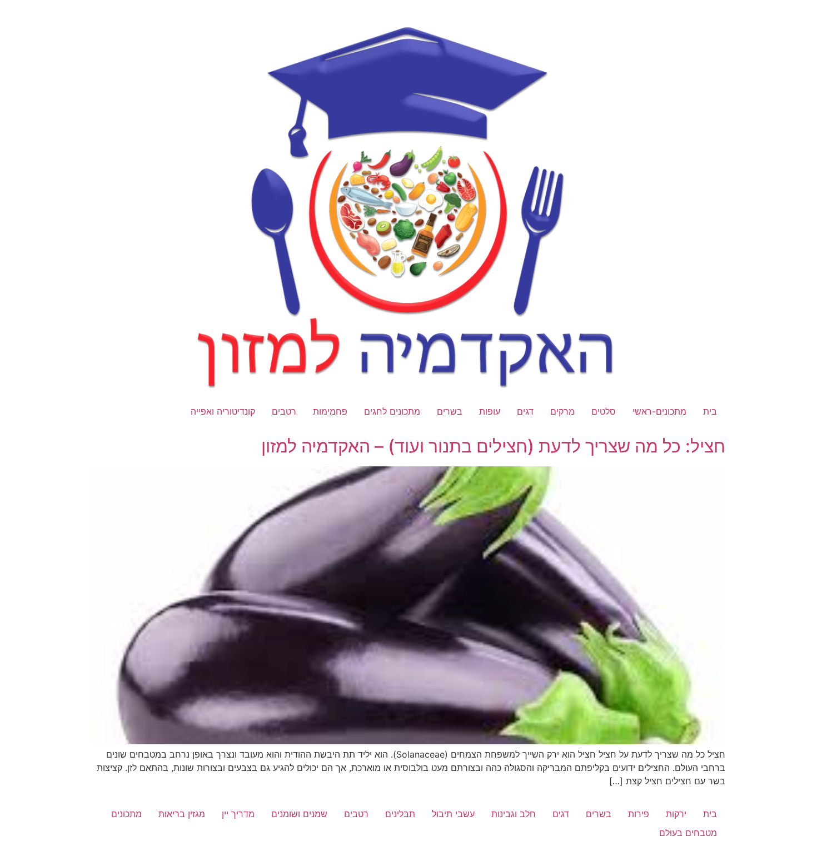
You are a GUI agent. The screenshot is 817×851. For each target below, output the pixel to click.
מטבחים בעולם (688, 832)
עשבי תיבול (453, 813)
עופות (489, 411)
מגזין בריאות (181, 813)
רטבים (284, 411)
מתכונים (126, 813)
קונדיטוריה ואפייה (223, 411)
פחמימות (330, 411)
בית (710, 411)
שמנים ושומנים (299, 813)
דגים (525, 411)
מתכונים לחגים (392, 411)
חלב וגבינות (513, 813)
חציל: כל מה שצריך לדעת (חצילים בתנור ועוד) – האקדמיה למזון (493, 446)
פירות (638, 813)
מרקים (562, 411)
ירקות (676, 813)
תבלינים (400, 813)
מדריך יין (238, 813)
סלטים (603, 411)
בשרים (449, 411)
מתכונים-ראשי (659, 411)
